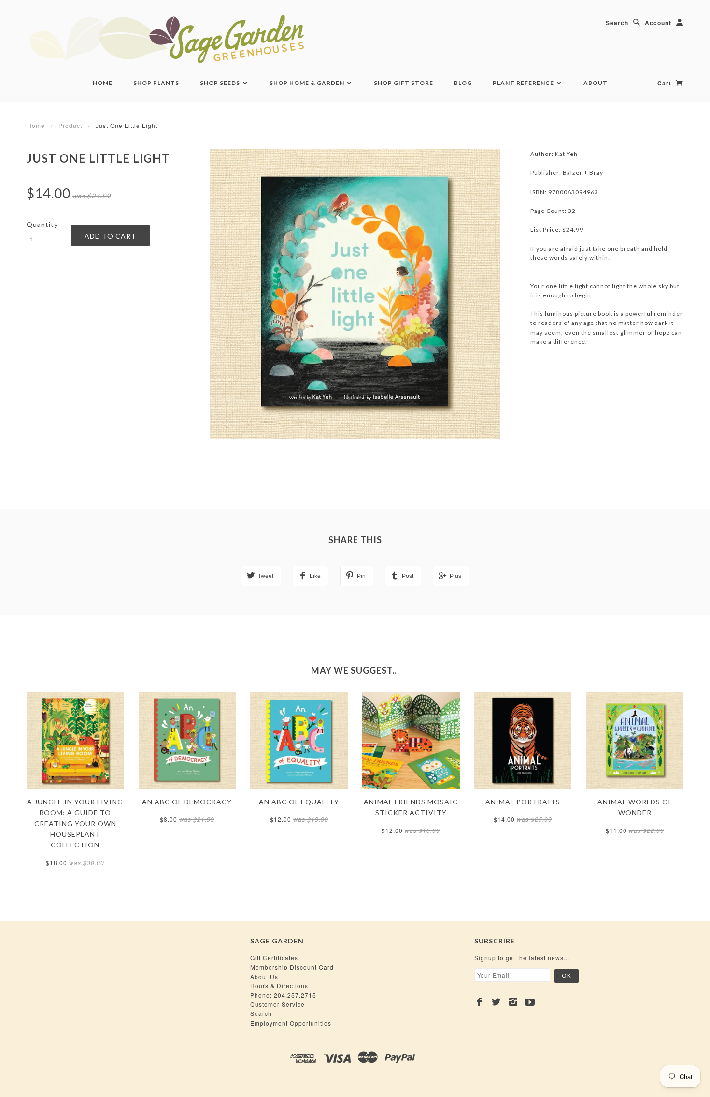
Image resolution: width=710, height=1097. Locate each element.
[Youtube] (530, 1002)
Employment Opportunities (290, 1023)
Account (658, 22)
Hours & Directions (279, 986)
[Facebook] (479, 1002)
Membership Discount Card (292, 967)
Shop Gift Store (403, 82)
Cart (665, 83)
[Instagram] (513, 1002)
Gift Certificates (274, 958)
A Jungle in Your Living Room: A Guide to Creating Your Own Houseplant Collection (75, 823)
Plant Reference (524, 82)
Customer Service (277, 1004)
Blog (463, 82)
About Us (264, 976)
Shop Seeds (220, 82)
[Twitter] (496, 1002)
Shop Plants (156, 82)
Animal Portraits (522, 802)
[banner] (220, 38)
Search (617, 22)
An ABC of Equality (299, 802)
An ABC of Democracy (187, 802)
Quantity (42, 224)
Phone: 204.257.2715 (283, 995)
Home (103, 82)
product (70, 125)
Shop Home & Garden (308, 82)
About (595, 82)
